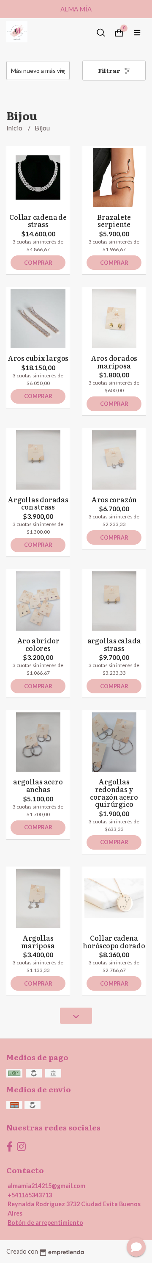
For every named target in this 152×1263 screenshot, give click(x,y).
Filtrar (110, 70)
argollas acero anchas (37, 785)
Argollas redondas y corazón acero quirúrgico (114, 792)
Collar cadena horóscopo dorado (114, 941)
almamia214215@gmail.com (46, 1185)
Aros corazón (114, 499)
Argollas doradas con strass (38, 503)
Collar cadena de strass (38, 221)
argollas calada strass (114, 644)
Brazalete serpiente (113, 221)
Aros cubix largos (38, 358)
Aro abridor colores (38, 644)
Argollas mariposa (37, 941)
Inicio (15, 128)
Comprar (38, 262)
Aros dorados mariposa (114, 362)
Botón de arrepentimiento (45, 1222)
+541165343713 (30, 1195)
